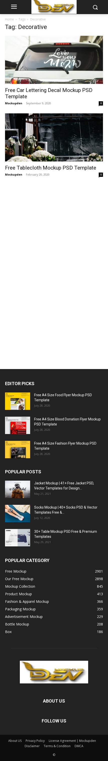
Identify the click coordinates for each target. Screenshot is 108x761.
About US (15, 741)
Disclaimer (32, 746)
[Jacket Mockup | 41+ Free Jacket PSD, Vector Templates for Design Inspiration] (17, 489)
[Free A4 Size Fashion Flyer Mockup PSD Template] (17, 449)
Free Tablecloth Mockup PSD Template (50, 168)
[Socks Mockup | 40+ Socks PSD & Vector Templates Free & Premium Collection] (17, 513)
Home (9, 19)
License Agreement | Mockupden (72, 741)
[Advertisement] (42, 270)
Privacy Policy (35, 741)
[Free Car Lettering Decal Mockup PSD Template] (54, 60)
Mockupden (13, 103)
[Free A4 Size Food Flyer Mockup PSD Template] (17, 401)
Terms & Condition (57, 746)
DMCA (79, 746)
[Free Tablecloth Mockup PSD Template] (54, 137)
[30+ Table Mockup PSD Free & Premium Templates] (17, 537)
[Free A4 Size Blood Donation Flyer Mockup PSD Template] (17, 425)
